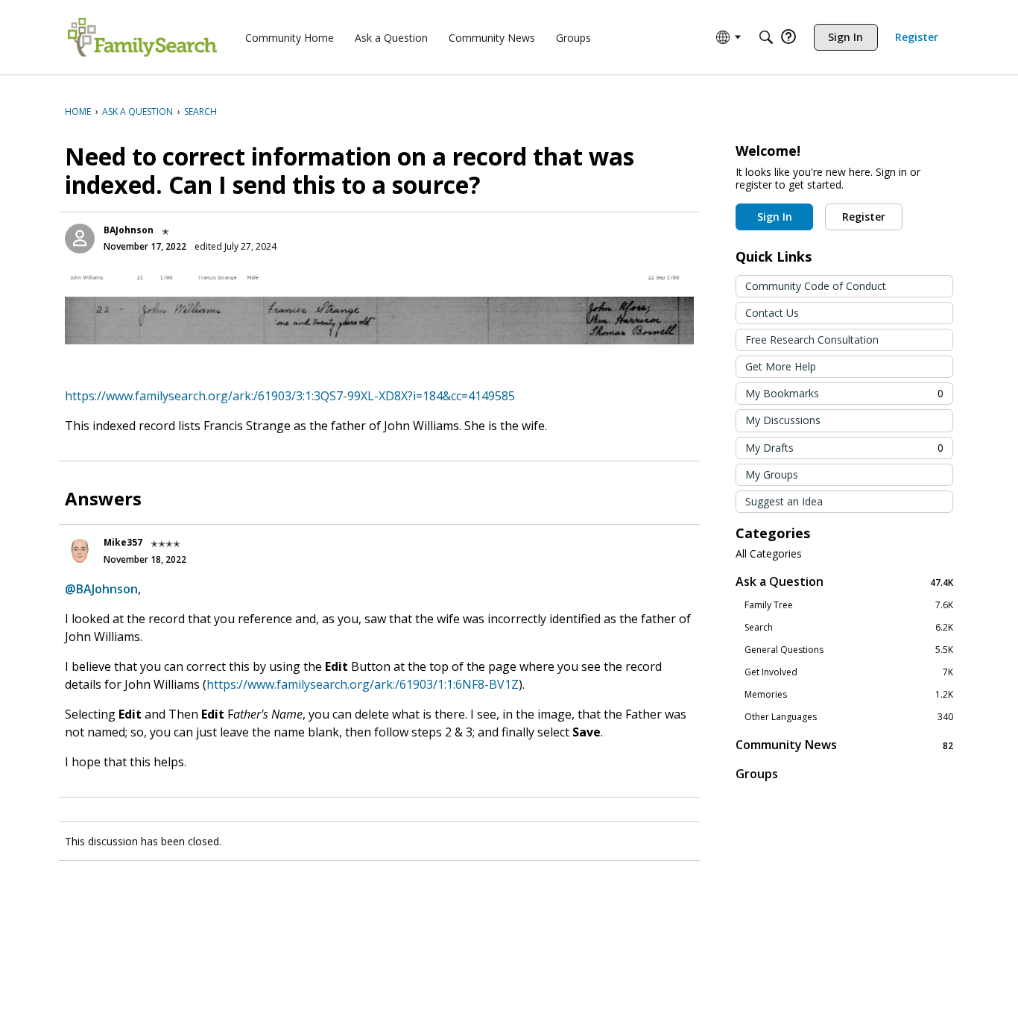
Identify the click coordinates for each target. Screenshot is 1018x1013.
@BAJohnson (101, 589)
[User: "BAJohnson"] (80, 238)
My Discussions (783, 420)
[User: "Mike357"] (80, 551)
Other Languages (848, 717)
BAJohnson (129, 230)
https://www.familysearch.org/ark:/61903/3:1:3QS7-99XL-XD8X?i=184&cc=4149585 (290, 396)
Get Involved (848, 672)
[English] (142, 37)
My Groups (771, 474)
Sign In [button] (774, 216)
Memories (848, 694)
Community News (844, 745)
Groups (757, 773)
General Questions (848, 650)
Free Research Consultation (812, 339)
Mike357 (123, 542)
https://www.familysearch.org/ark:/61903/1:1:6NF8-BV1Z (362, 684)
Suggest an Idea (784, 501)
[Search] (766, 37)
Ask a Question (844, 582)
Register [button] (863, 216)
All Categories (769, 554)
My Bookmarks (844, 393)
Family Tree (848, 605)
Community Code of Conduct (815, 286)
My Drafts (844, 448)
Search (848, 627)
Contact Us (772, 313)
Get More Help (780, 366)
